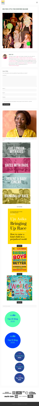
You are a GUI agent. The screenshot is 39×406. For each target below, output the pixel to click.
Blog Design (19, 403)
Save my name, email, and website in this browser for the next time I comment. (18, 101)
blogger (17, 56)
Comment (4, 75)
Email (3, 92)
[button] (37, 2)
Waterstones (30, 62)
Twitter (10, 65)
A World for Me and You (13, 61)
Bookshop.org (21, 62)
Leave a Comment (14, 11)
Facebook (13, 65)
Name (3, 88)
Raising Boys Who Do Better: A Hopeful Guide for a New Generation (20, 57)
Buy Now (19, 245)
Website (3, 97)
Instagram (17, 65)
